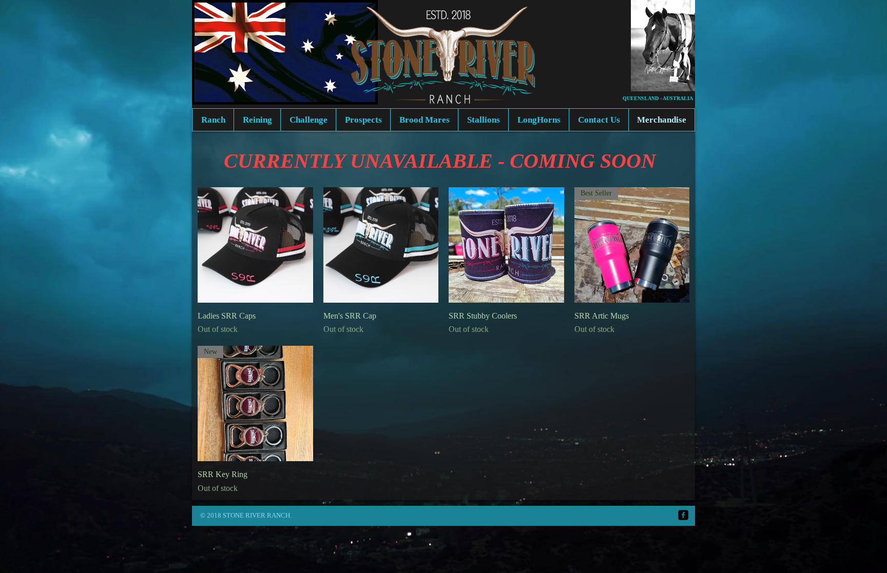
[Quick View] (255, 245)
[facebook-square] (683, 515)
